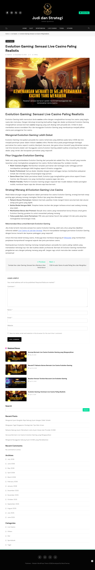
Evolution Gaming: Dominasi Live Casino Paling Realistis (46, 392)
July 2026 (11, 459)
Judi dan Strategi (47, 17)
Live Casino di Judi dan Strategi (30, 230)
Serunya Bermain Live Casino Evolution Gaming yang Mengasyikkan (51, 352)
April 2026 (11, 473)
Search (8, 406)
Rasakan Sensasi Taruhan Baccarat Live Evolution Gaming (47, 379)
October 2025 (12, 499)
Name (10, 310)
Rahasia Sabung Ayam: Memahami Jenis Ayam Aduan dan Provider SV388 (30, 430)
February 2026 (13, 482)
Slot (31, 28)
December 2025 (13, 490)
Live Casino (52, 28)
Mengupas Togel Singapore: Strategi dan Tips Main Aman (24, 425)
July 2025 (11, 513)
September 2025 (13, 504)
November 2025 (13, 495)
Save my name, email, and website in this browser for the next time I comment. (36, 333)
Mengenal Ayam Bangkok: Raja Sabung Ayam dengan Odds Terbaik (28, 420)
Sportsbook (40, 28)
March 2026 (12, 477)
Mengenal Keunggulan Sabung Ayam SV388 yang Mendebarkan (26, 440)
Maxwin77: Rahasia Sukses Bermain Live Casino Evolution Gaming (50, 365)
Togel (61, 28)
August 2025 (12, 508)
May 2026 (11, 468)
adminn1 (9, 54)
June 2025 (11, 517)
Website (10, 325)
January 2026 (12, 486)
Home (25, 28)
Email (9, 318)
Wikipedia (67, 238)
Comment (11, 286)
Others (69, 28)
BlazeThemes (65, 563)
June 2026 (11, 464)
